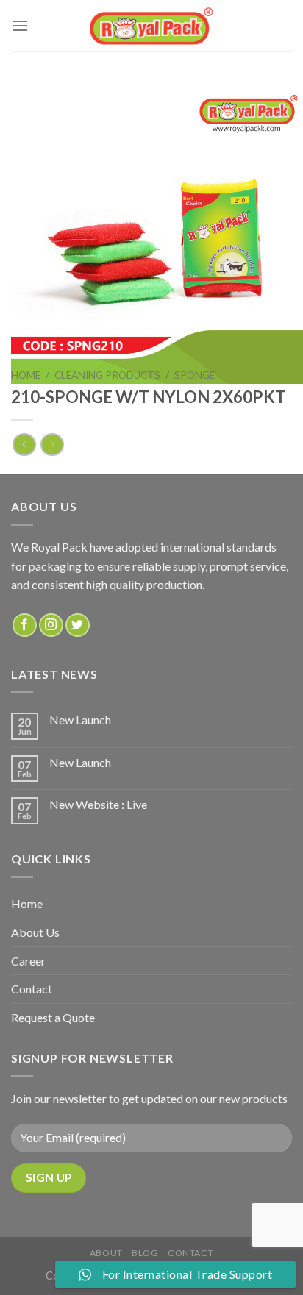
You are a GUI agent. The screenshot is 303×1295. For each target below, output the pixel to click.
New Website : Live (98, 804)
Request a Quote (53, 1017)
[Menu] (20, 25)
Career (28, 961)
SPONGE (194, 375)
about (106, 1252)
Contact (31, 989)
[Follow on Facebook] (25, 625)
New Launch (80, 720)
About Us (35, 932)
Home (25, 375)
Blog (145, 1252)
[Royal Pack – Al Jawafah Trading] (152, 25)
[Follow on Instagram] (51, 625)
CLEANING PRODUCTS (107, 375)
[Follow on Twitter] (77, 625)
